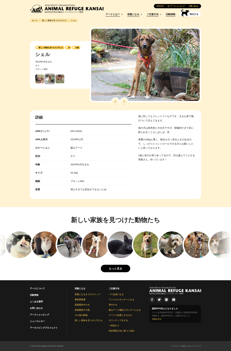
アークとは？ (113, 14)
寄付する (113, 305)
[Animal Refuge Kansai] (66, 8)
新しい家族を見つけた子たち (89, 320)
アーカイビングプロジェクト (44, 328)
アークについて (37, 288)
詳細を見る (156, 319)
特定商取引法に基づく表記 (121, 331)
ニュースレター (37, 321)
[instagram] (166, 299)
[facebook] (152, 299)
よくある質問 (36, 301)
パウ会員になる (116, 294)
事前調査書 (80, 299)
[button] (115, 101)
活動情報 (170, 14)
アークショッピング (39, 314)
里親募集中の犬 (82, 305)
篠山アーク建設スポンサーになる (125, 310)
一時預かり (114, 325)
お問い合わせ (36, 308)
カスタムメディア (193, 346)
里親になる (133, 14)
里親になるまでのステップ (87, 294)
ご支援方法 (153, 14)
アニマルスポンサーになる (121, 299)
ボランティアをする (118, 320)
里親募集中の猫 (82, 310)
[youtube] (173, 299)
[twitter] (159, 299)
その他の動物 (81, 315)
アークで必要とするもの (120, 315)
